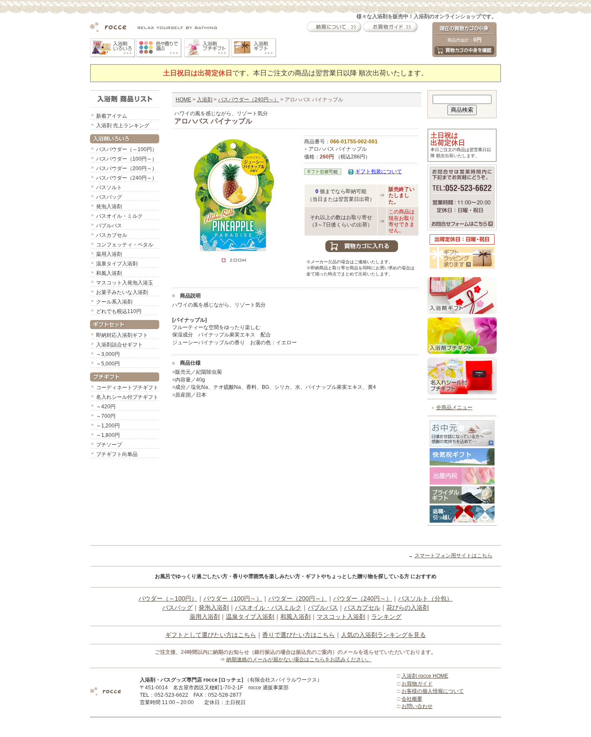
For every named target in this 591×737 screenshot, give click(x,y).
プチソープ (109, 445)
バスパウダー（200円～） (126, 168)
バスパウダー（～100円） (126, 149)
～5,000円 (108, 364)
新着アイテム (111, 116)
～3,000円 (108, 354)
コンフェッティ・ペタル (124, 245)
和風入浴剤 (109, 273)
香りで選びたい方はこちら (298, 634)
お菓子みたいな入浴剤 (122, 292)
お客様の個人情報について (432, 691)
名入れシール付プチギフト (127, 397)
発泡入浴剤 (109, 207)
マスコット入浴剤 (341, 616)
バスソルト (109, 187)
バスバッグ (109, 197)
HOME (183, 100)
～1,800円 (108, 435)
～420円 (106, 407)
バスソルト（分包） (425, 598)
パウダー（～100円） (167, 598)
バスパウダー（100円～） (126, 159)
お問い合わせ (417, 706)
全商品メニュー (454, 407)
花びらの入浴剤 (407, 607)
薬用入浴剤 (109, 254)
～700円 (106, 416)
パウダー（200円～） (297, 598)
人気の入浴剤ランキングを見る (383, 634)
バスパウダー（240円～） (126, 178)
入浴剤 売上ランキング (122, 126)
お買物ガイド (417, 684)
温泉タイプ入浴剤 (117, 264)
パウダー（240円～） (362, 598)
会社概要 (411, 699)
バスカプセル (111, 235)
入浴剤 (204, 100)
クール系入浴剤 (114, 302)
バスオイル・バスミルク (268, 607)
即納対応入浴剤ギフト (122, 335)
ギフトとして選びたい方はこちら (210, 634)
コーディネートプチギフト (127, 388)
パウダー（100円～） (232, 598)
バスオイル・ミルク (119, 216)
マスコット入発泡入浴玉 (124, 283)
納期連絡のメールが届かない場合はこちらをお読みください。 (299, 659)
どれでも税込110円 (118, 311)
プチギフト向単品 (117, 454)
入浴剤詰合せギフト (119, 345)
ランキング (386, 616)
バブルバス (109, 226)
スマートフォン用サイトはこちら (453, 556)
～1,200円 (108, 426)
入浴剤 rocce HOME (424, 676)
